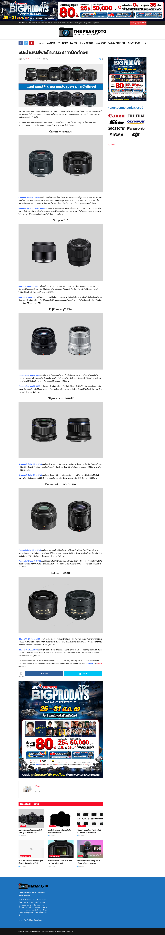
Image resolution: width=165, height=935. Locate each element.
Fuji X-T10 (70, 23)
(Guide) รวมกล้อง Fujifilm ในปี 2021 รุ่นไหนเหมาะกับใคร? (89, 831)
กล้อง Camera (25, 856)
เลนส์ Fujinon (78, 23)
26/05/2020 (81, 866)
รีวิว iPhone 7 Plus (34, 23)
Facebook (89, 663)
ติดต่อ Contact (134, 43)
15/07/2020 (52, 866)
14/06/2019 (36, 59)
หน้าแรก (41, 43)
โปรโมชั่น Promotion (116, 43)
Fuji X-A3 (63, 23)
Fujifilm (82, 826)
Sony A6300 (87, 23)
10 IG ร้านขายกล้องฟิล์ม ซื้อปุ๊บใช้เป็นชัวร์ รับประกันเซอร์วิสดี (31, 862)
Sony (81, 856)
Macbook (44, 23)
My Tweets (111, 144)
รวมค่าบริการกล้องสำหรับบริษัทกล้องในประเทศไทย (59, 831)
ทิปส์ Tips (73, 43)
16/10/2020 (23, 866)
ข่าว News (51, 43)
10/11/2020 (81, 836)
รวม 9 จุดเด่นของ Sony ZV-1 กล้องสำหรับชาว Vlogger (88, 862)
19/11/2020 (52, 836)
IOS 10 (50, 23)
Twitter (99, 663)
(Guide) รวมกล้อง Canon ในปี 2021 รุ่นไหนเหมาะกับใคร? (30, 831)
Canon (22, 826)
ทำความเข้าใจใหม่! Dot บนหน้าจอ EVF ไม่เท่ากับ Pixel (60, 862)
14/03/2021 (23, 836)
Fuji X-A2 (56, 23)
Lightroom (96, 23)
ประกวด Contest (86, 43)
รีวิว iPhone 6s (23, 23)
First (27, 59)
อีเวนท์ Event (101, 43)
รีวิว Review (63, 43)
